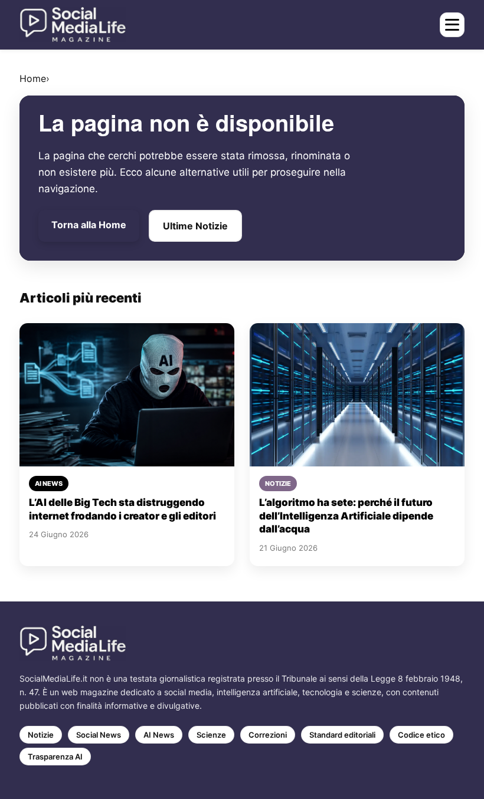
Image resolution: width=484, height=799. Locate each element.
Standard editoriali (342, 734)
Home (32, 78)
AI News (158, 734)
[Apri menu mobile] (452, 24)
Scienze (211, 734)
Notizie (41, 734)
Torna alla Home (88, 225)
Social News (98, 734)
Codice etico (421, 734)
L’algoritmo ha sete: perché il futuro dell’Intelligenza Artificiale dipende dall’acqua (346, 516)
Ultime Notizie (195, 226)
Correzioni (267, 734)
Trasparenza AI (55, 756)
